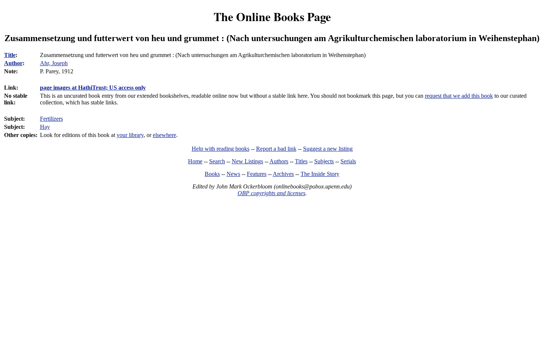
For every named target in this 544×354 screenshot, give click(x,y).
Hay (45, 127)
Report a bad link (276, 149)
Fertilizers (51, 119)
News (233, 174)
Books (212, 174)
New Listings (247, 161)
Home (195, 161)
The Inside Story (319, 174)
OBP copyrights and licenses (271, 193)
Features (256, 174)
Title (10, 55)
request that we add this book (459, 96)
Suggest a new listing (328, 149)
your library (130, 135)
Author (13, 63)
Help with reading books (220, 149)
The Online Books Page (272, 16)
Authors (278, 161)
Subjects (324, 161)
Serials (348, 161)
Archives (283, 174)
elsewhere (164, 135)
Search (217, 161)
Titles (301, 161)
